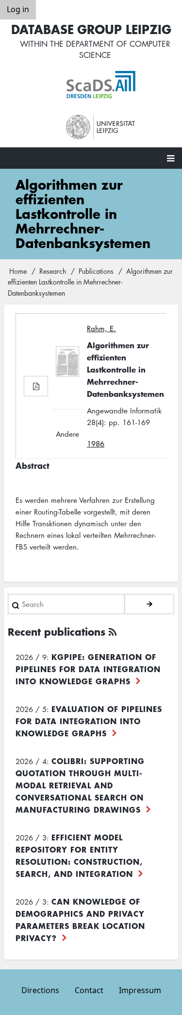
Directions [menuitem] (40, 990)
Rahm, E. (101, 328)
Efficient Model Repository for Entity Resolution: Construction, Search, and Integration (79, 855)
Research (52, 271)
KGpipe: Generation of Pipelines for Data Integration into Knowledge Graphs (88, 669)
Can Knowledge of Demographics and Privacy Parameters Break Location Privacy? (80, 919)
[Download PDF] (36, 386)
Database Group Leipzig (91, 29)
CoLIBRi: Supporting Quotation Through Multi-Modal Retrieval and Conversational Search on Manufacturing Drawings (80, 785)
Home (18, 271)
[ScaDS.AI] (101, 85)
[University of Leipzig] (101, 127)
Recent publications (56, 631)
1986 (95, 443)
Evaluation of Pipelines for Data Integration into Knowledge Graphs (89, 721)
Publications (96, 271)
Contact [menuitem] (89, 990)
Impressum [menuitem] (140, 990)
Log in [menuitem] (18, 9)
